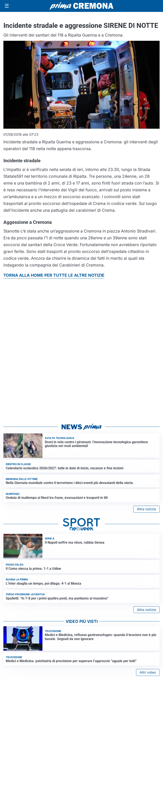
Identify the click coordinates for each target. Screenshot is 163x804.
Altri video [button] (148, 672)
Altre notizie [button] (146, 509)
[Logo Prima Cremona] (81, 6)
